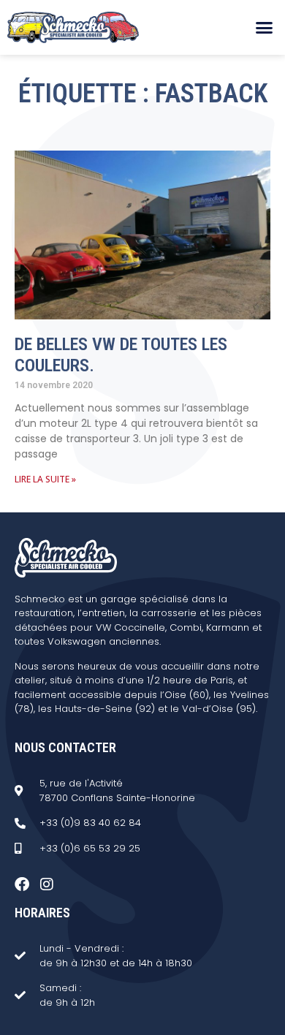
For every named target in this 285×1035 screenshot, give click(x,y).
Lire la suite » (45, 479)
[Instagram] (46, 884)
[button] (264, 28)
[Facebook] (22, 884)
